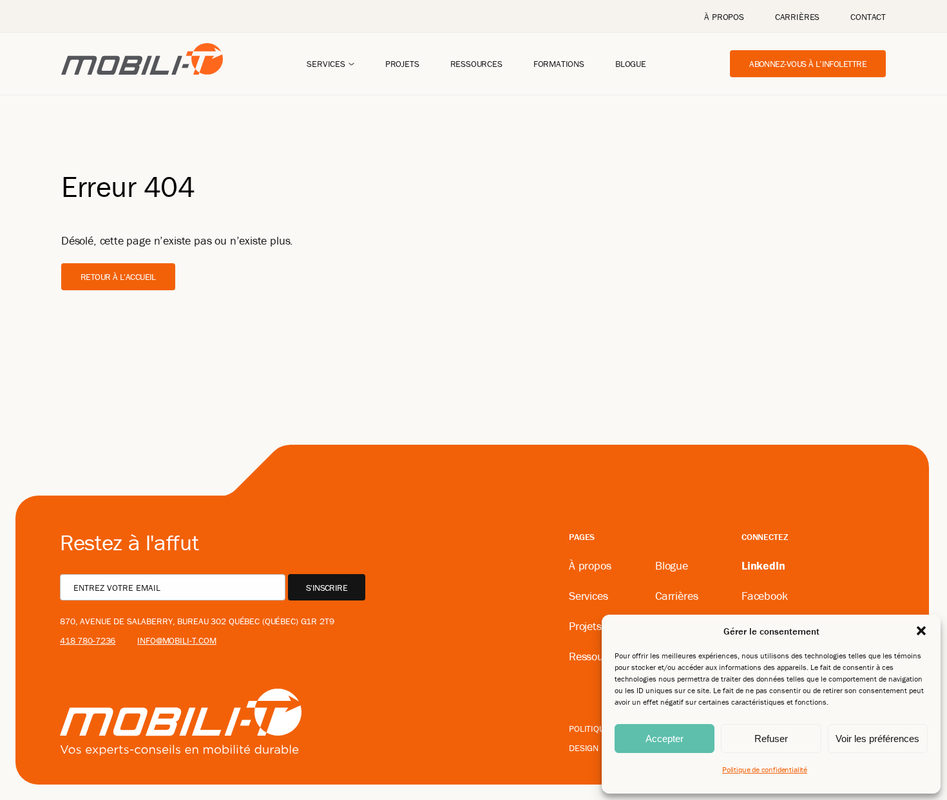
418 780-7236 (87, 640)
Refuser (771, 738)
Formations (558, 64)
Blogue (630, 64)
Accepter (665, 738)
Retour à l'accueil (118, 277)
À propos (724, 17)
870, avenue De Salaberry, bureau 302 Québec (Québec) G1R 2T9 (197, 621)
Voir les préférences (877, 738)
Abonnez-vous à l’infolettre (807, 64)
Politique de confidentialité (764, 769)
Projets (402, 64)
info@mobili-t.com (176, 640)
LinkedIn (763, 565)
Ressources (476, 64)
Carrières (797, 17)
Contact (868, 17)
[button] (921, 630)
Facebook (764, 595)
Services (326, 64)
